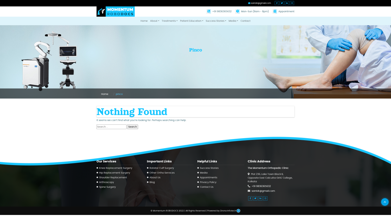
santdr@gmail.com (260, 3)
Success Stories (215, 21)
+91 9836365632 (222, 11)
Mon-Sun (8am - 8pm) (255, 11)
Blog (152, 182)
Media (232, 21)
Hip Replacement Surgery (114, 173)
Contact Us (206, 187)
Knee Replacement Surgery (115, 168)
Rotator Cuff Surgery (162, 168)
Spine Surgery (107, 187)
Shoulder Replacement (113, 177)
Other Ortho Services (162, 173)
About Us (155, 177)
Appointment (286, 11)
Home (144, 21)
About (153, 21)
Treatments (169, 21)
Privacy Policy (208, 182)
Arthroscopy (106, 182)
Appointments (208, 177)
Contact (245, 21)
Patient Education (190, 21)
